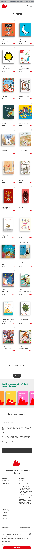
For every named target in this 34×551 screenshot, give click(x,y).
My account (5, 480)
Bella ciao (4, 96)
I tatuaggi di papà (23, 348)
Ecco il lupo (22, 207)
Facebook (5, 514)
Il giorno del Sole (6, 68)
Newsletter (5, 510)
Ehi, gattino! (5, 41)
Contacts (22, 480)
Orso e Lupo (5, 291)
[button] (7, 545)
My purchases (6, 482)
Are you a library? (7, 485)
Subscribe (17, 450)
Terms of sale (6, 483)
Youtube (4, 515)
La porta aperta (23, 150)
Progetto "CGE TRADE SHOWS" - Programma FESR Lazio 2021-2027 (25, 502)
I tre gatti (21, 263)
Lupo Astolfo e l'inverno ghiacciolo (25, 179)
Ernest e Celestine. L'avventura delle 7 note (8, 151)
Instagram (5, 512)
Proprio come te (23, 236)
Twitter (4, 518)
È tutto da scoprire (23, 319)
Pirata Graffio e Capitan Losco (25, 292)
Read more (8, 541)
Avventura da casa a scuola (24, 69)
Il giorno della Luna (23, 41)
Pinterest (5, 517)
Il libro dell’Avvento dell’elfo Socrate (6, 208)
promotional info (24, 488)
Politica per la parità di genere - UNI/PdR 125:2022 (25, 498)
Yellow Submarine (23, 123)
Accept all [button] (17, 547)
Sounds (25, 393)
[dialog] (17, 541)
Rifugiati (4, 123)
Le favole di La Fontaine (25, 96)
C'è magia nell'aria (6, 348)
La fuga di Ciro (5, 236)
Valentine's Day (14, 395)
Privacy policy (23, 485)
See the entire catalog (17, 366)
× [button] (32, 534)
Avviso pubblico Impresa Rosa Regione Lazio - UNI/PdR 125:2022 (25, 492)
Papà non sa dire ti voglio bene (8, 179)
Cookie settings (24, 486)
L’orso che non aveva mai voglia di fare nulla (8, 320)
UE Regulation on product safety (24, 482)
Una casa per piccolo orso (7, 263)
